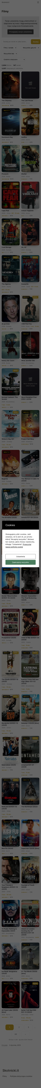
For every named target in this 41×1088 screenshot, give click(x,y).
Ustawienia (20, 556)
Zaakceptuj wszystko (20, 562)
